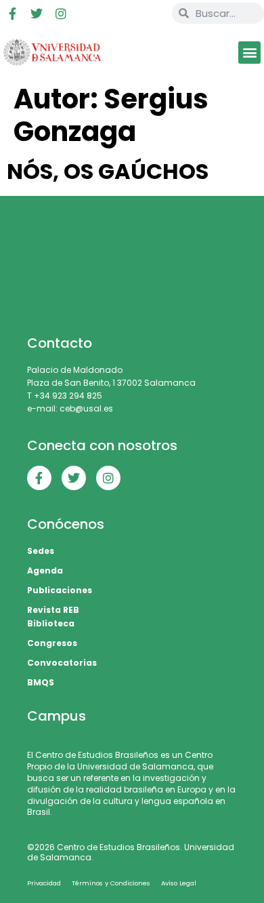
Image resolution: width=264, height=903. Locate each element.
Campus (56, 715)
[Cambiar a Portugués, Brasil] (111, 13)
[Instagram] (61, 13)
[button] (249, 52)
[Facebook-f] (12, 13)
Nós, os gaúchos (107, 171)
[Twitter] (36, 13)
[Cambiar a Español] (137, 13)
